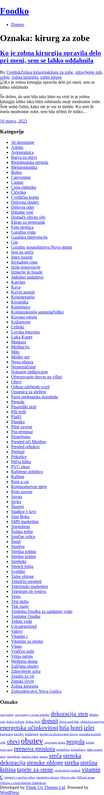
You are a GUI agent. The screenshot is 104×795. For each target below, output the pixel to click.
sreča (55, 755)
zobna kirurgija (25, 77)
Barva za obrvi (24, 157)
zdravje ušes (68, 777)
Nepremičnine (23, 367)
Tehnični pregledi (26, 581)
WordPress (9, 792)
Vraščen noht (22, 651)
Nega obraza (22, 362)
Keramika (19, 302)
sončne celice (29, 756)
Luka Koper (21, 337)
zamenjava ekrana (47, 777)
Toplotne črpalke (25, 616)
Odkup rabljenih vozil (30, 386)
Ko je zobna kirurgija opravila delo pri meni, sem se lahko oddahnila (50, 56)
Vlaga (16, 646)
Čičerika (18, 192)
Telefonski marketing (29, 586)
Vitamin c (19, 636)
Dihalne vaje (22, 212)
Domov (17, 24)
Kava (16, 287)
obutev (32, 740)
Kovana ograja (24, 317)
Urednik (13, 72)
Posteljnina (20, 436)
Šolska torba (22, 531)
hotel (76, 727)
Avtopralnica (22, 152)
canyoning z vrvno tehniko (32, 714)
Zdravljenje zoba (25, 671)
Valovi (16, 631)
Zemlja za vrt (22, 676)
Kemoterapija (23, 297)
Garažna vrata (23, 232)
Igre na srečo (22, 252)
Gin (14, 242)
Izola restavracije (25, 267)
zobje (4, 77)
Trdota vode (21, 621)
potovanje (6, 749)
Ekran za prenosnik (28, 222)
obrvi (13, 741)
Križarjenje (21, 322)
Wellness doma (24, 661)
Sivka (16, 501)
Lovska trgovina (25, 332)
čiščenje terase (86, 777)
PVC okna (20, 466)
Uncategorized (24, 626)
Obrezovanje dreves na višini (36, 376)
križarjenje (32, 734)
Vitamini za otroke (27, 641)
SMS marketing (25, 521)
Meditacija (20, 347)
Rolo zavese (21, 491)
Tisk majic (20, 606)
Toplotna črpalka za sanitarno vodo (41, 611)
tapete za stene (35, 769)
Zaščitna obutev (25, 666)
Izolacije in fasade (26, 272)
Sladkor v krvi (23, 511)
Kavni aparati (23, 292)
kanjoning (6, 734)
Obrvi (16, 381)
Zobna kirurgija (34, 72)
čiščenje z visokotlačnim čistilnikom (23, 782)
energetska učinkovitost (29, 727)
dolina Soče (33, 721)
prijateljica (63, 749)
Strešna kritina (23, 551)
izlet (89, 727)
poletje (90, 742)
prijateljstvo (78, 749)
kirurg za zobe (60, 72)
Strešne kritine (23, 556)
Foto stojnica (22, 227)
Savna (16, 496)
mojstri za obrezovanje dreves (59, 734)
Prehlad (17, 451)
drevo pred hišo (69, 721)
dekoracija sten (69, 713)
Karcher (18, 282)
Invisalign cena (24, 262)
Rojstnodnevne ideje (29, 486)
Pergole (17, 401)
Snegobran (20, 526)
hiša (64, 727)
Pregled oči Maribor (28, 441)
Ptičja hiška (21, 461)
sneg (3, 756)
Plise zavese (21, 426)
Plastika (18, 421)
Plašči (16, 416)
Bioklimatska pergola (29, 162)
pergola (75, 741)
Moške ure (20, 357)
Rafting (17, 476)
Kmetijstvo (20, 307)
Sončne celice (23, 536)
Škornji (17, 506)
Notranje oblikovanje (29, 372)
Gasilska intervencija (29, 237)
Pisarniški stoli (23, 406)
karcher (19, 734)
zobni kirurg (51, 77)
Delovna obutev (25, 202)
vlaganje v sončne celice (19, 777)
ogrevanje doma (54, 742)
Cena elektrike (23, 187)
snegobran (13, 756)
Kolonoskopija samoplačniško (37, 312)
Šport (16, 541)
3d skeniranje (22, 142)
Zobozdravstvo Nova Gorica (36, 691)
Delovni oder (22, 207)
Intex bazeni (21, 257)
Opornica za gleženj (28, 391)
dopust (50, 720)
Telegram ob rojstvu (28, 591)
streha (71, 762)
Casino (17, 182)
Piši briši (18, 411)
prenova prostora (34, 748)
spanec (43, 756)
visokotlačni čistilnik (67, 770)
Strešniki (18, 561)
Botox (16, 172)
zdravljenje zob (88, 72)
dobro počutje (15, 721)
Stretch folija (22, 566)
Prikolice (19, 456)
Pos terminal (22, 431)
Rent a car (20, 481)
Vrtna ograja (22, 656)
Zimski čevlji (22, 681)
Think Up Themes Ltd (45, 787)
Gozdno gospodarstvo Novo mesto (41, 247)
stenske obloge (45, 762)
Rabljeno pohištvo (27, 471)
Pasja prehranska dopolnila (34, 396)
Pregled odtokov (25, 446)
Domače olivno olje (28, 217)
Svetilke (18, 571)
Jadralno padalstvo (27, 277)
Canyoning (21, 177)
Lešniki (17, 327)
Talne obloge (22, 576)
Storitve (18, 546)
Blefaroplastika (24, 167)
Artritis (17, 147)
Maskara (18, 342)
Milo (15, 352)
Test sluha (20, 601)
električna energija (92, 721)
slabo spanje (94, 749)
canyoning (7, 714)
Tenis (16, 596)
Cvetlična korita (25, 197)
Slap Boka (20, 516)
